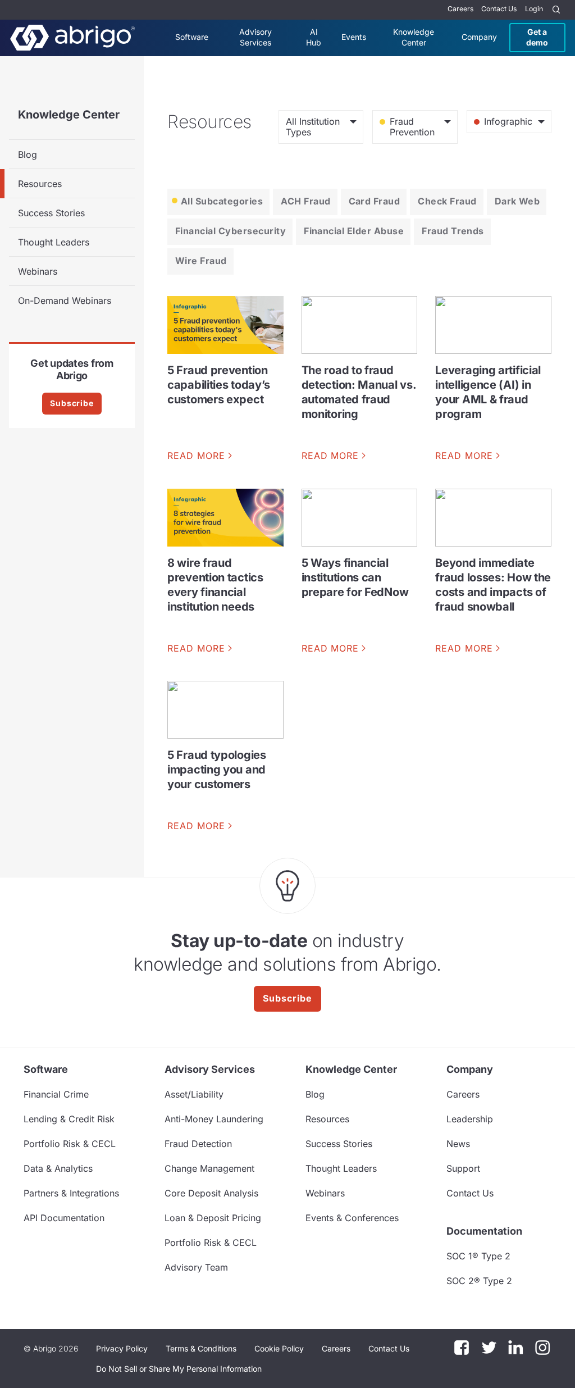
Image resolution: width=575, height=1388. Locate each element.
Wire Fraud (201, 260)
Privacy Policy (122, 1348)
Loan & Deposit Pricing (213, 1217)
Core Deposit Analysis (211, 1193)
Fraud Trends (453, 230)
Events (353, 37)
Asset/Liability (194, 1094)
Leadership (469, 1119)
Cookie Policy (279, 1348)
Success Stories (51, 213)
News (458, 1143)
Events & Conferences (352, 1217)
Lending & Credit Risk (69, 1119)
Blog (27, 154)
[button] (179, 1369)
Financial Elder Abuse (354, 230)
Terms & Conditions (201, 1348)
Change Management (209, 1168)
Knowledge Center (413, 37)
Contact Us (499, 8)
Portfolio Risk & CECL (70, 1143)
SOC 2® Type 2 (479, 1280)
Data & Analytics (58, 1168)
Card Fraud (374, 201)
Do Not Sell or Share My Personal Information (179, 1368)
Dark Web (517, 201)
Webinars (37, 271)
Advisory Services (255, 37)
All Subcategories (222, 201)
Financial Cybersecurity (230, 230)
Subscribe (72, 403)
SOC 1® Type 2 (478, 1256)
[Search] (556, 10)
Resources (40, 183)
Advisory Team (196, 1267)
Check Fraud (447, 201)
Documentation (484, 1231)
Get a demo (537, 37)
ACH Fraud (305, 201)
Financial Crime (56, 1094)
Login (534, 8)
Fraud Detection (198, 1143)
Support (463, 1168)
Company (479, 37)
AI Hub (313, 37)
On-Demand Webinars (64, 300)
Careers (460, 8)
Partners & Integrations (71, 1193)
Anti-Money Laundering (214, 1119)
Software (191, 37)
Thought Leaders (53, 242)
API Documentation (64, 1217)
